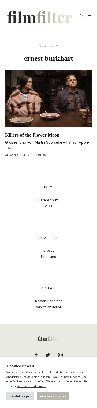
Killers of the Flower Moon (32, 135)
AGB (48, 206)
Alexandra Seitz (17, 154)
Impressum (48, 250)
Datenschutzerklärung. (31, 386)
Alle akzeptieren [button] (53, 396)
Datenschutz (48, 200)
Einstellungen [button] (20, 396)
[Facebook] (36, 354)
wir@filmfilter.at (48, 307)
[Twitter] (48, 354)
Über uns (48, 256)
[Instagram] (60, 354)
